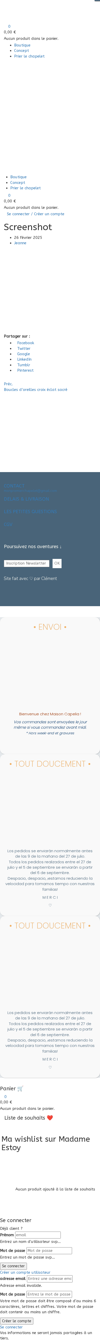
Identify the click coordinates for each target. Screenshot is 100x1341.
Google (23, 354)
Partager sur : (17, 336)
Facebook (25, 343)
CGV (8, 524)
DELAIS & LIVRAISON (26, 499)
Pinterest (25, 370)
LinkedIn (24, 359)
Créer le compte (16, 1321)
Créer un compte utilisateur (25, 1272)
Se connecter (13, 1266)
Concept (21, 50)
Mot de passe (12, 1250)
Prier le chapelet (29, 56)
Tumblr (23, 365)
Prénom (7, 1235)
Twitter (24, 348)
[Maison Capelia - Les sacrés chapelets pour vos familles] (38, 9)
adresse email (13, 1278)
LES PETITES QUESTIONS (30, 511)
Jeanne (20, 243)
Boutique (22, 45)
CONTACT (14, 486)
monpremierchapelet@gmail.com (30, 490)
